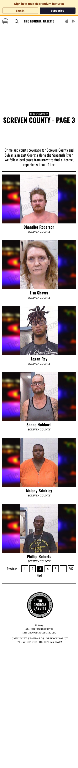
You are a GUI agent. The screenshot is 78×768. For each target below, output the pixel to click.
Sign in (20, 10)
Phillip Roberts (39, 556)
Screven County (39, 231)
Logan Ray (39, 359)
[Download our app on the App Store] (67, 21)
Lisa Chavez (39, 292)
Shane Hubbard (39, 424)
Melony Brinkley (39, 490)
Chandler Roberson (39, 227)
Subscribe (57, 10)
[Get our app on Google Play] (73, 21)
